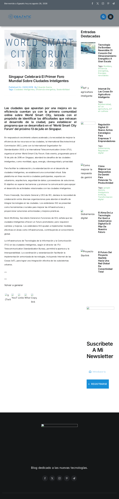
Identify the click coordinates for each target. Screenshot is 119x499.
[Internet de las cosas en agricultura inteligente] (88, 87)
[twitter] (98, 3)
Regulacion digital (103, 151)
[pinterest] (108, 3)
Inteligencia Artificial (103, 193)
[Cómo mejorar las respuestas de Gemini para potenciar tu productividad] (88, 165)
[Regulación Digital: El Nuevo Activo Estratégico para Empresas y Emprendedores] (88, 123)
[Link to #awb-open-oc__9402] (111, 17)
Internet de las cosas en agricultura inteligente (105, 93)
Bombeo (107, 66)
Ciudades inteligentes (24, 89)
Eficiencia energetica (45, 89)
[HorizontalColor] (19, 14)
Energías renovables (103, 74)
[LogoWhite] (59, 425)
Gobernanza (103, 148)
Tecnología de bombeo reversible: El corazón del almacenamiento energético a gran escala (107, 53)
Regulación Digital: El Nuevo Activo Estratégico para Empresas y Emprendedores (106, 133)
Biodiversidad (104, 104)
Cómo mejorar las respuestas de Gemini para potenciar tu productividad (105, 174)
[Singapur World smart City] (40, 31)
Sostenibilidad (63, 89)
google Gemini (104, 189)
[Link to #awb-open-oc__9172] (103, 17)
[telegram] (113, 3)
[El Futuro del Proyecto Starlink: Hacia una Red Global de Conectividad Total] (88, 251)
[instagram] (103, 3)
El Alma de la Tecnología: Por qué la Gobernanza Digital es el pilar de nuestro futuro (105, 222)
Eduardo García (44, 87)
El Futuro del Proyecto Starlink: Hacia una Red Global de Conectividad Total (105, 262)
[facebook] (92, 3)
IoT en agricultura (103, 107)
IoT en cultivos (105, 110)
